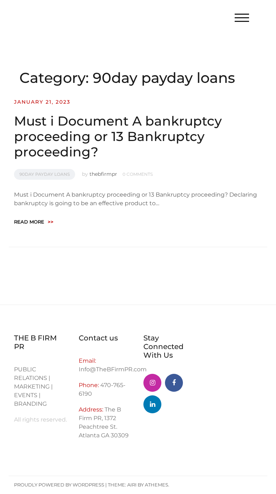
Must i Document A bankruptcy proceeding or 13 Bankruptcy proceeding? (118, 136)
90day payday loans (44, 174)
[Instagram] (152, 383)
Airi (132, 485)
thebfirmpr (103, 174)
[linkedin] (152, 404)
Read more (34, 222)
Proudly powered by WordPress (59, 485)
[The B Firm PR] (174, 383)
